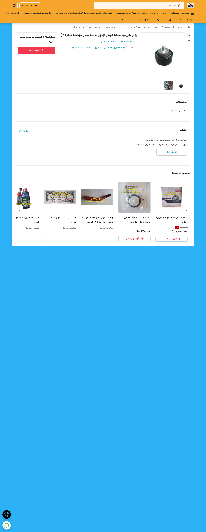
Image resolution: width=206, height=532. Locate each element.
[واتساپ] (6, 525)
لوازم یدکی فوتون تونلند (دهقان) (177, 27)
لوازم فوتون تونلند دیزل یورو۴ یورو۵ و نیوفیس (141, 27)
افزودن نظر (24, 130)
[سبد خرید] (14, 5)
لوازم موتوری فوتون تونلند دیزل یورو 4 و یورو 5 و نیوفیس (94, 27)
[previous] (186, 211)
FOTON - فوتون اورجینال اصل (116, 41)
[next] (19, 211)
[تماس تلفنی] (6, 514)
